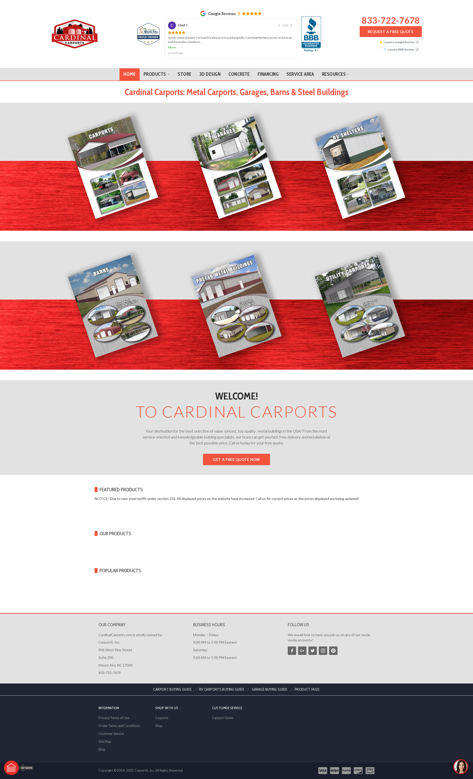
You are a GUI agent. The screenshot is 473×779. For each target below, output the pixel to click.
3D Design (209, 64)
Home (129, 64)
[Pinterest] (333, 650)
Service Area (300, 64)
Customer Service (111, 734)
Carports (161, 718)
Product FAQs (307, 689)
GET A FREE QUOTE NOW (236, 450)
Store (184, 64)
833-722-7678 (391, 15)
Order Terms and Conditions (119, 726)
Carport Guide (222, 718)
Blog (102, 749)
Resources (334, 64)
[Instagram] (323, 650)
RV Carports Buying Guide (221, 689)
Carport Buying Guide (172, 689)
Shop (159, 726)
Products (155, 64)
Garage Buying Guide (269, 689)
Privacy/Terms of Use (114, 718)
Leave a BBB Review (401, 45)
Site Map (105, 741)
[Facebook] (292, 650)
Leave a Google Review (399, 37)
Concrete (239, 64)
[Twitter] (312, 650)
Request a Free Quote (391, 26)
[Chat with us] (460, 766)
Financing (268, 64)
